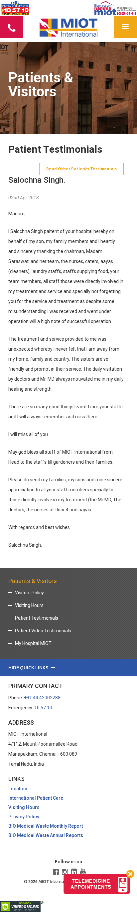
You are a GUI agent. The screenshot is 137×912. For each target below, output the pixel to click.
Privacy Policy (23, 816)
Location (17, 788)
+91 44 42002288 (42, 697)
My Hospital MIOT (33, 643)
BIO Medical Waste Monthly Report (45, 826)
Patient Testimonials (36, 618)
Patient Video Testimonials (43, 630)
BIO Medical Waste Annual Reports (45, 835)
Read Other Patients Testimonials (81, 169)
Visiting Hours (29, 605)
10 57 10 (43, 707)
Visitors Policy (29, 592)
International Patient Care (35, 798)
